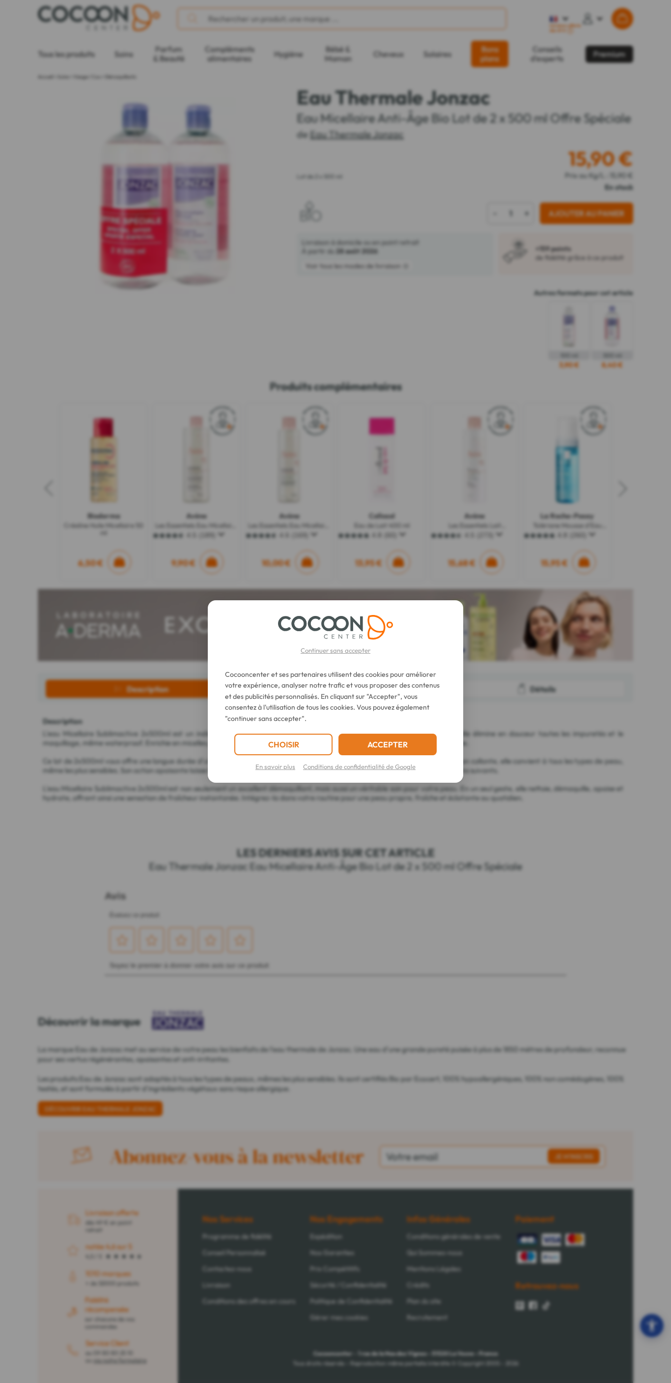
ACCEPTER (387, 744)
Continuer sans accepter (335, 650)
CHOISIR (283, 744)
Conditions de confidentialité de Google (359, 766)
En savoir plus (275, 766)
